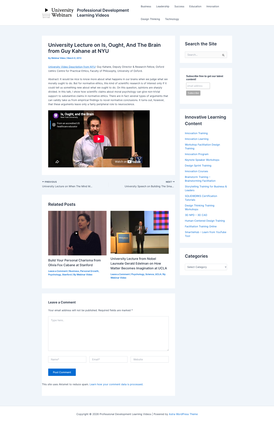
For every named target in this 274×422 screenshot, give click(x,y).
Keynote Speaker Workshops (202, 159)
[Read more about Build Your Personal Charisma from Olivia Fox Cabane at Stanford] (77, 232)
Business (146, 6)
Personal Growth (89, 271)
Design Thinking (150, 19)
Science (149, 274)
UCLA (158, 274)
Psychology (54, 274)
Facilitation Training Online (201, 226)
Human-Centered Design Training (205, 220)
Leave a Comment (57, 271)
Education (195, 6)
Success (179, 6)
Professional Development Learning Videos (103, 13)
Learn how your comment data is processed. (116, 384)
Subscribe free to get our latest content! (204, 78)
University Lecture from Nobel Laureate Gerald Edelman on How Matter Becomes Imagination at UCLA (139, 263)
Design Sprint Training (198, 165)
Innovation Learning (197, 138)
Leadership (162, 6)
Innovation (212, 6)
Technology (172, 19)
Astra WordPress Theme (183, 414)
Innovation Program (197, 154)
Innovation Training (196, 133)
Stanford (67, 274)
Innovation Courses (196, 171)
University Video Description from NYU (71, 66)
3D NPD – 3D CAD (196, 215)
